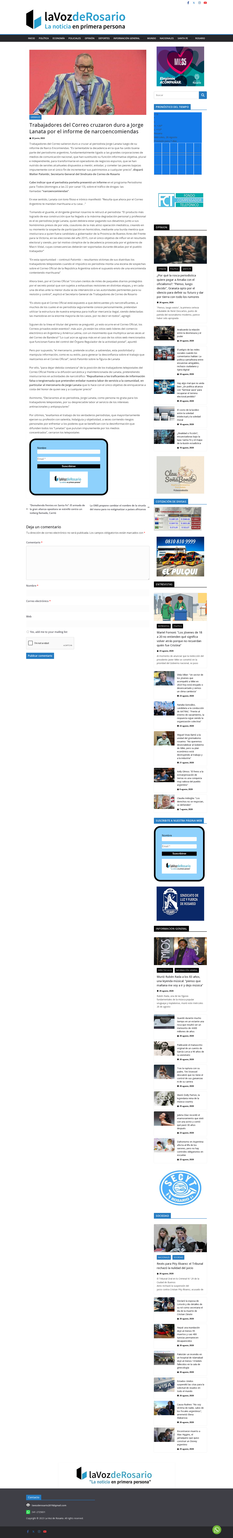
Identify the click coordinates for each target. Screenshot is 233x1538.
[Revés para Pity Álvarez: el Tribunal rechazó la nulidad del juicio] (180, 1238)
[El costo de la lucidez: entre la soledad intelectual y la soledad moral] (164, 417)
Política (44, 38)
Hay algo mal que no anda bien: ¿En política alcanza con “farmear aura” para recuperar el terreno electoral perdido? (190, 390)
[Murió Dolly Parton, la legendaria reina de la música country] (164, 1100)
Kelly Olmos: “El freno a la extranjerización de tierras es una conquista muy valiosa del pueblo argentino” (190, 778)
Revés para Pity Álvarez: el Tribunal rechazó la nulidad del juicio (180, 1266)
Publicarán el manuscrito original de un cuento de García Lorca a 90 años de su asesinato (190, 1049)
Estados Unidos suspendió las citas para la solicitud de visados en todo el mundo (190, 1386)
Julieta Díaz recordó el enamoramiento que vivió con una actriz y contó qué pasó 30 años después (190, 1121)
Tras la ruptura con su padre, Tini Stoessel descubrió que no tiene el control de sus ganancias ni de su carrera (190, 1075)
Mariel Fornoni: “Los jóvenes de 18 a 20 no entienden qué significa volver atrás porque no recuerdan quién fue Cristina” (179, 638)
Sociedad (178, 1257)
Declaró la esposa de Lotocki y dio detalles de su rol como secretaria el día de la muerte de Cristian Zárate (190, 1307)
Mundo (151, 38)
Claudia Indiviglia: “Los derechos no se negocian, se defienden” (190, 801)
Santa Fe (183, 38)
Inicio (31, 38)
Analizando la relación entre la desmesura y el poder (189, 333)
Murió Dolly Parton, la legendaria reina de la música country (188, 1098)
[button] (141, 38)
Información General (126, 38)
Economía (59, 38)
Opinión (89, 38)
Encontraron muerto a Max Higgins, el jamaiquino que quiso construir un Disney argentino (188, 1438)
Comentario (34, 542)
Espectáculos (165, 970)
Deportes (104, 38)
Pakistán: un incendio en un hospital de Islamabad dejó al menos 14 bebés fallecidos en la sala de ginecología (190, 1361)
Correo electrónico (38, 601)
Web (29, 616)
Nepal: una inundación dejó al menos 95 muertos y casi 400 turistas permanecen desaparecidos (188, 1334)
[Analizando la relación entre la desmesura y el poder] (164, 335)
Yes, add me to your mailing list (48, 632)
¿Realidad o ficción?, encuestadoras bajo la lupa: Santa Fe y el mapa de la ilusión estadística (189, 438)
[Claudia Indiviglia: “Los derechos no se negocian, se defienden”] (164, 804)
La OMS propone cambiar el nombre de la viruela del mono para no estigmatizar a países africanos (118, 507)
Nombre (41, 448)
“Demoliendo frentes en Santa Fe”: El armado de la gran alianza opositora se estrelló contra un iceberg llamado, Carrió (57, 509)
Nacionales (167, 38)
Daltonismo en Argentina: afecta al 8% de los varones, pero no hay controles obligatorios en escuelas (190, 1148)
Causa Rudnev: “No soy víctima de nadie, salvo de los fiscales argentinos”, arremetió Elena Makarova (190, 1411)
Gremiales (35, 117)
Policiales (74, 38)
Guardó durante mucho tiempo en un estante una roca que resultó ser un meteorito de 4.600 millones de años (190, 1025)
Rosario (200, 38)
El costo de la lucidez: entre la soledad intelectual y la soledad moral (189, 414)
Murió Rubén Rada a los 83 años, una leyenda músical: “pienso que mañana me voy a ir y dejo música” (180, 981)
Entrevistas (163, 626)
